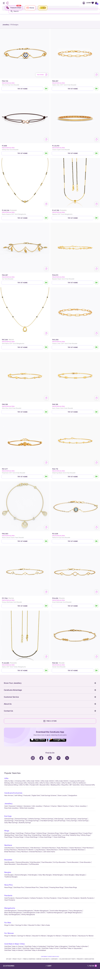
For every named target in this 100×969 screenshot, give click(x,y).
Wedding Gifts (55, 785)
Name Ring (46, 835)
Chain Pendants (63, 898)
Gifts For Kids (44, 783)
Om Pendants (74, 898)
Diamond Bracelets (22, 862)
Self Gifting (18, 795)
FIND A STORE (51, 721)
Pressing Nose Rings (56, 887)
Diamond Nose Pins (32, 887)
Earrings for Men (21, 925)
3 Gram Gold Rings (31, 837)
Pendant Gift (34, 785)
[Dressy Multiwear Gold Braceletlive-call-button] (46, 606)
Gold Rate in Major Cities (14, 944)
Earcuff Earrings (59, 821)
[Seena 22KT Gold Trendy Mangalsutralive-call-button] (46, 670)
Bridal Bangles (58, 875)
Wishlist (92, 3)
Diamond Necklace (22, 848)
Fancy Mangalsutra (75, 910)
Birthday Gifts (9, 783)
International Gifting (11, 785)
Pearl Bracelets (46, 862)
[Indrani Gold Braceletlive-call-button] (97, 670)
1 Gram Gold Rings (59, 837)
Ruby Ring (27, 835)
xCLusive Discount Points (67, 959)
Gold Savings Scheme (48, 795)
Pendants (8, 895)
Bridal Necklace (9, 852)
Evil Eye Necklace (10, 850)
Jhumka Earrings (70, 819)
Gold (6, 806)
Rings (6, 831)
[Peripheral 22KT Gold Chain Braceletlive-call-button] (46, 476)
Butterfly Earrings (25, 822)
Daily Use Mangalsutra (12, 914)
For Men (7, 923)
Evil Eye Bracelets (59, 862)
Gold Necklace (9, 848)
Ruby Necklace (62, 848)
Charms (53, 806)
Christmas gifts (20, 781)
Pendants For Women (69, 936)
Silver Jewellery (80, 806)
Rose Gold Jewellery (11, 808)
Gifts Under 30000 (47, 781)
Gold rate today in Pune (50, 948)
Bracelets (8, 860)
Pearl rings (8, 837)
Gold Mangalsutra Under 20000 (34, 912)
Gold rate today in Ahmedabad (35, 950)
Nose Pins (8, 885)
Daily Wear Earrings (11, 822)
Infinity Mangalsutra (28, 914)
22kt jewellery (37, 806)
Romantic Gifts (33, 783)
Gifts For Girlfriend (79, 783)
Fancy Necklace (22, 852)
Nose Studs (44, 887)
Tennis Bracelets (72, 862)
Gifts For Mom (66, 783)
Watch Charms (63, 806)
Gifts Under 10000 (33, 781)
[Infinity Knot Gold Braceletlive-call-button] (46, 153)
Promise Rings (18, 837)
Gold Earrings (8, 819)
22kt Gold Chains (49, 852)
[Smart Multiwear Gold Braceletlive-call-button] (97, 606)
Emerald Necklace (35, 852)
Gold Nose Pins (19, 887)
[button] (55, 966)
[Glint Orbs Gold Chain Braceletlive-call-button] (46, 412)
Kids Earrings (59, 819)
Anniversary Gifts (21, 783)
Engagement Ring (76, 833)
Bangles (7, 872)
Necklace (8, 845)
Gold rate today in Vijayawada (70, 948)
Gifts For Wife (23, 785)
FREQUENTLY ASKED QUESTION (85, 959)
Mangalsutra (9, 908)
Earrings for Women (24, 936)
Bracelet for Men (34, 925)
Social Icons (39, 742)
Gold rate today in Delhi (12, 948)
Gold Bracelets (9, 862)
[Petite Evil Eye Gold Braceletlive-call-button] (97, 541)
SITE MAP (8, 959)
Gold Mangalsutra (10, 910)
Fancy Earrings (72, 821)
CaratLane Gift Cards (77, 781)
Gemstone (27, 806)
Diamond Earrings (21, 819)
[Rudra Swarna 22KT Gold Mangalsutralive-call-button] (46, 218)
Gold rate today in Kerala (31, 948)
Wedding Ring (9, 835)
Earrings (8, 816)
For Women (9, 933)
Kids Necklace (35, 848)
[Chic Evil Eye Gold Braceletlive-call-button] (46, 88)
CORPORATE (54, 959)
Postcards (27, 795)
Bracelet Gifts (44, 785)
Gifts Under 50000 (61, 781)
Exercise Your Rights (43, 959)
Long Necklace (40, 850)
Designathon (72, 795)
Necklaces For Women (25, 850)
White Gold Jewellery (27, 808)
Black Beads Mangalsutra (13, 912)
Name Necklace (52, 850)
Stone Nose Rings (71, 887)
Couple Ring (87, 833)
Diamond (12, 806)
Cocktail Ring (56, 835)
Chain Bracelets (85, 862)
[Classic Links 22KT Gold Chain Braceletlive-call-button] (97, 347)
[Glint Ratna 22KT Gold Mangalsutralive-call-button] (46, 347)
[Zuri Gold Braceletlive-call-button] (46, 282)
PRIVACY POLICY (17, 959)
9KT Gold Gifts (74, 785)
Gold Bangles (8, 875)
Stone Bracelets (22, 864)
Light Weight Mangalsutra (72, 912)
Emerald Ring (36, 835)
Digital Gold (36, 795)
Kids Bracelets (35, 862)
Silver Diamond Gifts (88, 785)
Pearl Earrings (19, 821)
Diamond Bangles (21, 875)
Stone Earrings (83, 821)
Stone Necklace (64, 850)
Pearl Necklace (88, 848)
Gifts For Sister (55, 783)
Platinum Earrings (47, 819)
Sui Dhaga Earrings (32, 821)
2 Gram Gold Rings (45, 837)
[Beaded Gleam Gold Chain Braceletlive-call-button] (97, 282)
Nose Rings (8, 887)
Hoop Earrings (82, 819)
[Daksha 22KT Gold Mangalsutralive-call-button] (97, 218)
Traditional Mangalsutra (54, 912)
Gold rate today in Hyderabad (35, 946)
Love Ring (65, 835)
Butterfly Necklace (78, 850)
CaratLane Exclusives (13, 793)
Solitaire (19, 806)
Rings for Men (9, 925)
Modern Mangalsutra (41, 910)
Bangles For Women (54, 936)
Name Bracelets (9, 864)
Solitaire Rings (41, 833)
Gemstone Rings (53, 833)
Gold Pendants (9, 898)
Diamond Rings (9, 833)
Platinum (47, 806)
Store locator (62, 795)
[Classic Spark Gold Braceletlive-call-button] (97, 153)
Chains (71, 806)
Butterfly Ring (75, 835)
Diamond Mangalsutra (25, 910)
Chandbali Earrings (46, 821)
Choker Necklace (75, 848)
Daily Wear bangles (45, 875)
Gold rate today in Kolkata (13, 950)
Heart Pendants (9, 900)
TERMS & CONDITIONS (29, 959)
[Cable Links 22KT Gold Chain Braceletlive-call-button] (97, 88)
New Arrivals (8, 795)
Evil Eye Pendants (50, 898)
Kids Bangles (32, 875)
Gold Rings (19, 833)
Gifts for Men (9, 781)
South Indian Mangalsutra (58, 910)
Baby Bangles (80, 875)
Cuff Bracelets (34, 864)
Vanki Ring (18, 835)
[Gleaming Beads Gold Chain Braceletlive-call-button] (97, 476)
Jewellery (8, 803)
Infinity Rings (85, 835)
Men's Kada (46, 925)
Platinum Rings (30, 833)
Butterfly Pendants (87, 898)
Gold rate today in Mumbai (78, 946)
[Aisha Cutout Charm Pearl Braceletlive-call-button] (46, 541)
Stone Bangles (69, 875)
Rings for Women (10, 936)
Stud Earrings (8, 821)
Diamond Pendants (22, 898)
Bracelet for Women (39, 936)
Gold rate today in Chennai (13, 946)
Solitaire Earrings (34, 819)
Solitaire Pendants (36, 898)
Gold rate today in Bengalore (57, 946)
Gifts (6, 778)
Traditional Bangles (10, 877)
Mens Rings (64, 833)
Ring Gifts (64, 785)
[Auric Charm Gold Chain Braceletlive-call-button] (97, 412)
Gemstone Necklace (49, 848)
